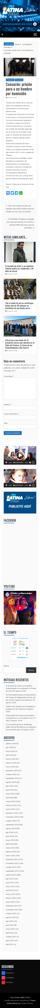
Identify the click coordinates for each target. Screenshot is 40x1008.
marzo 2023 (10, 894)
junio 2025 (10, 790)
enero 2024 (10, 855)
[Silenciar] (30, 462)
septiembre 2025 (12, 778)
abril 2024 (10, 844)
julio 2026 (9, 747)
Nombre (7, 404)
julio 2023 (9, 879)
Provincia (19, 80)
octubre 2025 (11, 774)
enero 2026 (10, 767)
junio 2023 (10, 882)
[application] (20, 455)
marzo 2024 (10, 848)
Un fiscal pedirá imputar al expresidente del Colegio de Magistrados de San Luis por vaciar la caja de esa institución (21, 697)
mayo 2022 (10, 929)
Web (5, 423)
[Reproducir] (6, 462)
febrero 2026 (11, 763)
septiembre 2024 (12, 825)
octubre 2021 (11, 937)
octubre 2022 (11, 913)
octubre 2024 (11, 821)
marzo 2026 (10, 759)
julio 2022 (9, 921)
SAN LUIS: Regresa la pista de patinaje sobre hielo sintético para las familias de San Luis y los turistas (20, 209)
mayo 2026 (10, 751)
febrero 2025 (11, 805)
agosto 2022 (11, 917)
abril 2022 (10, 933)
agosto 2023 (11, 875)
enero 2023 (10, 902)
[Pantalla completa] (33, 462)
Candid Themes (27, 1003)
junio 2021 (10, 940)
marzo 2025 (10, 801)
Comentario (9, 376)
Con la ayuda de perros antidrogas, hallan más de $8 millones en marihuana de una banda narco (19, 305)
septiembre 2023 (12, 871)
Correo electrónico (11, 414)
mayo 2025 (10, 794)
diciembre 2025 (12, 770)
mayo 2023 (10, 886)
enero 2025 (10, 809)
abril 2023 (10, 890)
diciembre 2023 (12, 859)
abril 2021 (10, 944)
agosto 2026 (11, 743)
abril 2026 (10, 755)
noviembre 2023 (12, 863)
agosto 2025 (11, 782)
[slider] (18, 462)
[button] (20, 455)
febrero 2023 (11, 898)
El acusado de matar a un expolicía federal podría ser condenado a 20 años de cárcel (19, 268)
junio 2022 (10, 925)
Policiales (10, 80)
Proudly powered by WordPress (16, 1000)
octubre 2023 (11, 867)
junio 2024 (10, 836)
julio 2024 (9, 832)
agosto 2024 (11, 828)
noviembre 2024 (12, 817)
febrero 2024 (11, 852)
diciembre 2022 (12, 906)
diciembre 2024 (12, 813)
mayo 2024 (10, 840)
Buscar (6, 666)
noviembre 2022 (12, 910)
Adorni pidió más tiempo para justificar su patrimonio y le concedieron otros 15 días (21, 718)
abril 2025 (10, 797)
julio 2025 (9, 786)
